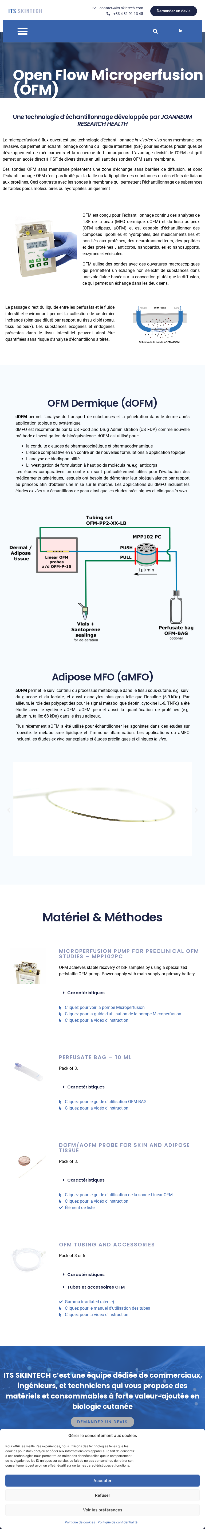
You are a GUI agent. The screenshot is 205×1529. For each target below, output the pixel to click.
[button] (22, 31)
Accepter (102, 1480)
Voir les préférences (102, 1509)
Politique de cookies (80, 1522)
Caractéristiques (86, 993)
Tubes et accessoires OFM (96, 1287)
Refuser (102, 1495)
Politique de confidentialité (117, 1522)
